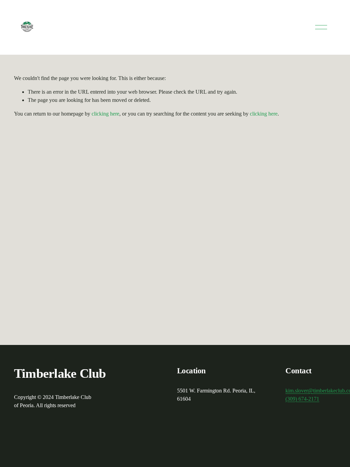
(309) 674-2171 (302, 399)
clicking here (105, 114)
